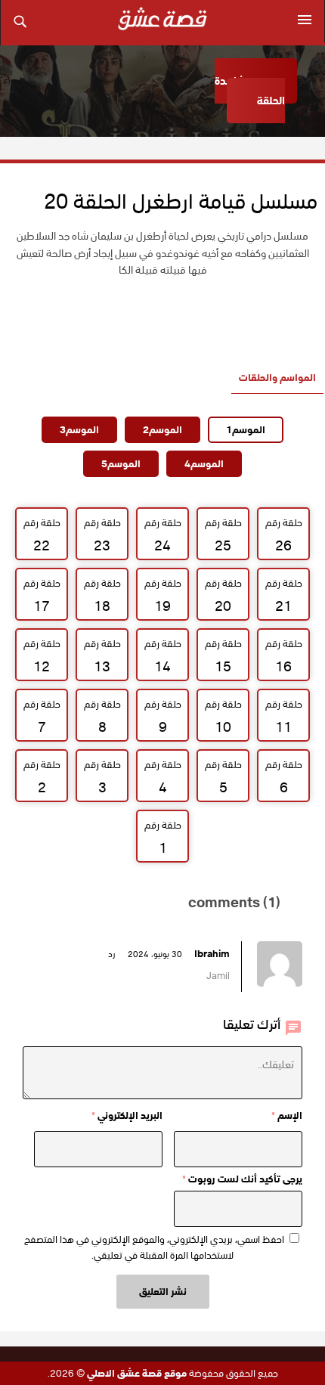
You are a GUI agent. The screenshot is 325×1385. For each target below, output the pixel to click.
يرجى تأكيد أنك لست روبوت (242, 1179)
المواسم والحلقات (277, 377)
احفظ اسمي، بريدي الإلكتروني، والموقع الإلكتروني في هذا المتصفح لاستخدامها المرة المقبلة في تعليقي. (154, 1247)
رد (111, 954)
